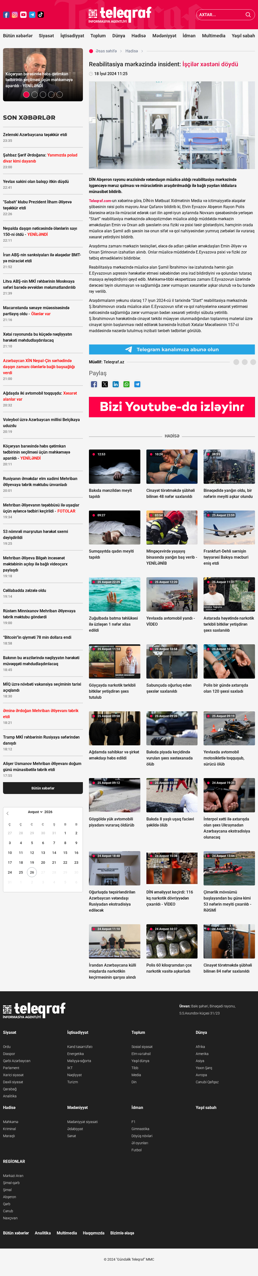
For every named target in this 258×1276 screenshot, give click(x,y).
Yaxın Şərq (204, 1068)
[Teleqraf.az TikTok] (41, 14)
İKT (70, 1068)
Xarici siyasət (13, 1075)
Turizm (72, 1082)
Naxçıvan (10, 1218)
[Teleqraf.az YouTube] (23, 14)
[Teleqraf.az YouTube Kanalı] (172, 406)
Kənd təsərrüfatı (79, 1047)
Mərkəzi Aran (13, 1176)
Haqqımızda (94, 1233)
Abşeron (9, 1197)
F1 (134, 1122)
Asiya (200, 1061)
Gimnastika (140, 1129)
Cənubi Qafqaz (207, 1082)
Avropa (201, 1075)
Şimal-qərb (11, 1183)
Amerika (202, 1054)
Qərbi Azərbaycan (16, 1061)
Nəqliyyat (74, 1075)
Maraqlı (9, 1136)
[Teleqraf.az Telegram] (32, 14)
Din (134, 1082)
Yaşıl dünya (140, 1061)
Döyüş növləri (142, 1136)
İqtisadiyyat (72, 35)
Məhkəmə (10, 1122)
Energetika (75, 1054)
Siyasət (46, 35)
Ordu (7, 1047)
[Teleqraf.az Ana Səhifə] (120, 15)
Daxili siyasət (13, 1082)
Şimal (7, 1190)
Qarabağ (10, 1089)
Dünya (118, 35)
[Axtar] (248, 14)
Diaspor (9, 1054)
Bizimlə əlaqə (122, 1233)
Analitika (10, 1096)
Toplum (98, 35)
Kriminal (9, 1129)
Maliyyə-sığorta (79, 1061)
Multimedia (213, 35)
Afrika (200, 1047)
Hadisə (139, 35)
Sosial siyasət (142, 1047)
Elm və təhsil (141, 1054)
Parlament (11, 1068)
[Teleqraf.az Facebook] (6, 14)
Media (136, 1075)
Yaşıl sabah (243, 35)
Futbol (137, 1150)
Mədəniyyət (164, 35)
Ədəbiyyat (75, 1129)
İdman (189, 35)
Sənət (71, 1136)
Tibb (135, 1068)
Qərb (6, 1204)
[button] (26, 94)
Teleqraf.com (100, 201)
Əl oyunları (140, 1143)
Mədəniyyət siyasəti (82, 1122)
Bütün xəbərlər (18, 35)
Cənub (8, 1211)
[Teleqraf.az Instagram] (15, 14)
